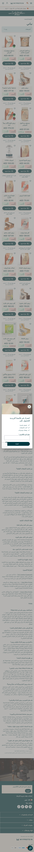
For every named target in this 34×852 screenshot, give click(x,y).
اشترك (17, 444)
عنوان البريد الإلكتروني (24, 434)
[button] (30, 848)
